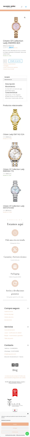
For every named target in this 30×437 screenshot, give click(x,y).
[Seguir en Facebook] (13, 365)
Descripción (7, 77)
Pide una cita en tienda (15, 240)
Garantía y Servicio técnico (15, 257)
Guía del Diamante (9, 330)
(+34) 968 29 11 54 (15, 1)
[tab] (15, 77)
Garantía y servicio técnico (9, 64)
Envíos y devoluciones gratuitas (11, 67)
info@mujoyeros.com (10, 354)
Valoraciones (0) (8, 79)
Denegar (15, 428)
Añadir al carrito (15, 61)
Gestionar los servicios (5, 420)
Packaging (6, 65)
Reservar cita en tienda (9, 69)
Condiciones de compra (11, 376)
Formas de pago (8, 314)
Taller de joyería (8, 338)
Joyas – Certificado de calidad (12, 333)
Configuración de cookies (10, 435)
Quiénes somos (8, 311)
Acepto (15, 424)
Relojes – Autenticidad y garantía (13, 335)
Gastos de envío (8, 317)
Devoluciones (8, 320)
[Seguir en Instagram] (16, 365)
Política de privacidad (20, 435)
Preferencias (15, 432)
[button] (28, 413)
